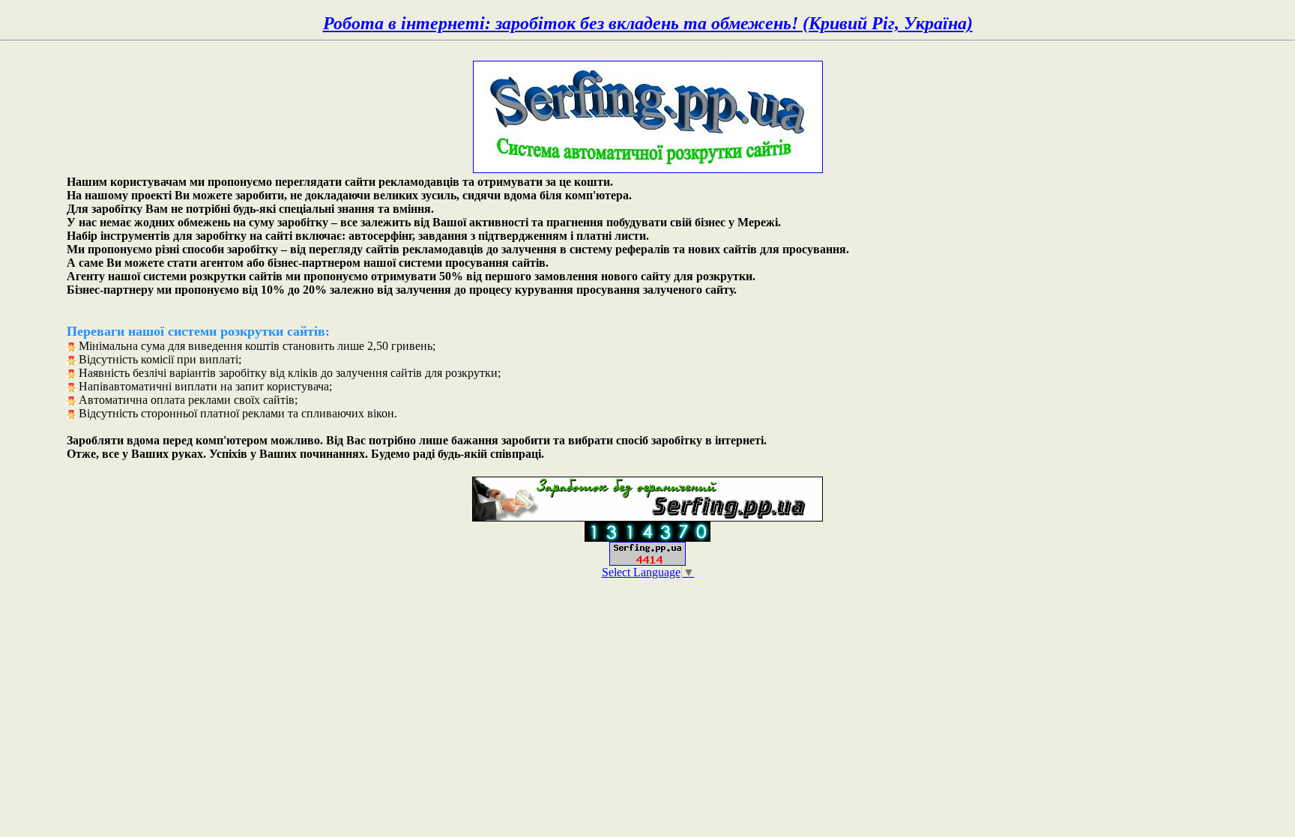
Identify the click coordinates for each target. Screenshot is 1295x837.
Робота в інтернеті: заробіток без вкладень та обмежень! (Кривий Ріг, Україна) (648, 23)
